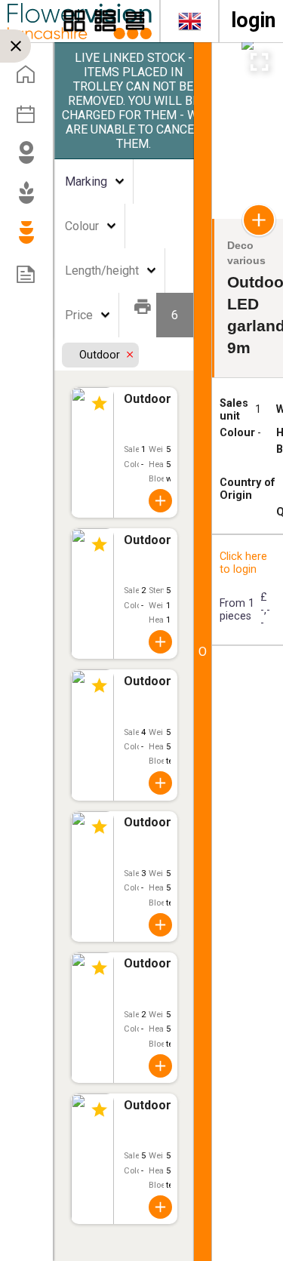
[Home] (31, 79)
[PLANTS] (31, 199)
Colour (82, 226)
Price (79, 315)
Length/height (102, 270)
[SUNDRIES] (31, 239)
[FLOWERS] (31, 159)
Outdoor (101, 355)
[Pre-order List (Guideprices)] (31, 279)
